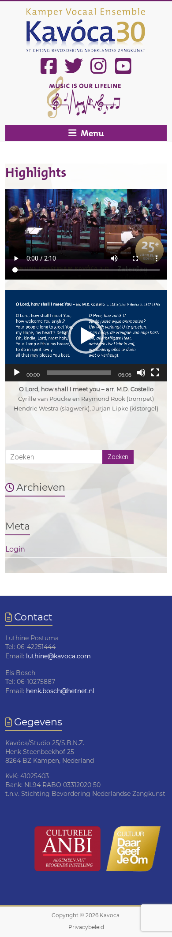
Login (15, 549)
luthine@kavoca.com (58, 656)
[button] (86, 336)
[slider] (79, 372)
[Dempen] (141, 372)
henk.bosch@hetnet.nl (60, 691)
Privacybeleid (86, 927)
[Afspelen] (16, 372)
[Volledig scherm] (155, 372)
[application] (86, 335)
